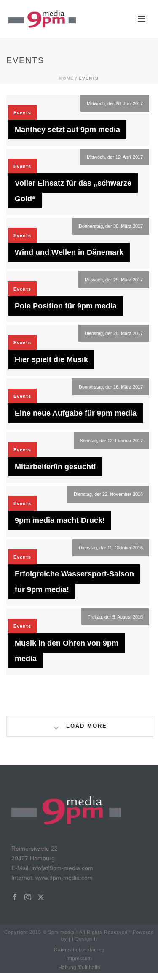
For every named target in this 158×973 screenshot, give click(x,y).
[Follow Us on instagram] (27, 897)
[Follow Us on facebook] (14, 897)
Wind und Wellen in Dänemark (69, 252)
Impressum (79, 959)
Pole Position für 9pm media (66, 306)
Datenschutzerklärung (79, 950)
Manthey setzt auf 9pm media (67, 129)
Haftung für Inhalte (79, 967)
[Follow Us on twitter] (40, 897)
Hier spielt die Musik (51, 359)
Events (22, 112)
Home (66, 78)
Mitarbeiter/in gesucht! (55, 466)
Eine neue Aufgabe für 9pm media (76, 413)
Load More (85, 726)
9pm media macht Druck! (60, 520)
